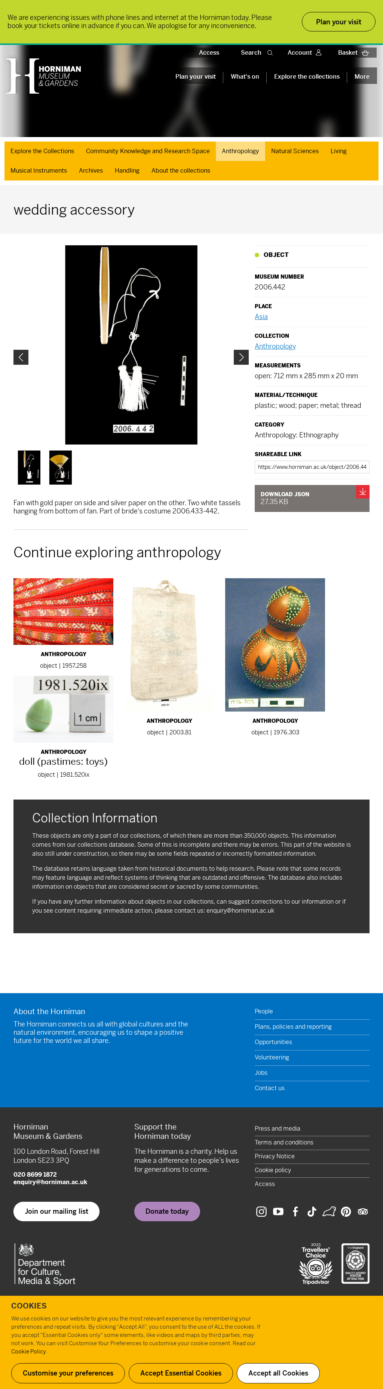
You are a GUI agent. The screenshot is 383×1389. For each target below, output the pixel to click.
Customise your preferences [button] (68, 1373)
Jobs (261, 1073)
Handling (127, 171)
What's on (245, 77)
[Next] (241, 357)
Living (339, 151)
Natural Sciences (295, 151)
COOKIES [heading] (29, 1306)
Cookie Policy (28, 1351)
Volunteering (272, 1057)
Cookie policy (273, 1170)
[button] (271, 53)
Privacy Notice (275, 1156)
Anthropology (240, 151)
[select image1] (60, 468)
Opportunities (273, 1042)
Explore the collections (307, 77)
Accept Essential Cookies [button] (180, 1373)
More (362, 77)
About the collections (180, 171)
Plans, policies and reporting (293, 1027)
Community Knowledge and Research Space (148, 151)
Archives (91, 171)
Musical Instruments (38, 171)
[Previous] (20, 357)
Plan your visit (195, 77)
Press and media (277, 1128)
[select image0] (29, 468)
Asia (261, 316)
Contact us (270, 1088)
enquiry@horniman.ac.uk (240, 911)
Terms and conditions (284, 1142)
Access (209, 53)
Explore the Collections (42, 151)
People (264, 1011)
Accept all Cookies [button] (278, 1373)
